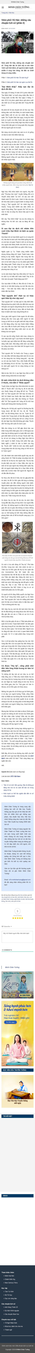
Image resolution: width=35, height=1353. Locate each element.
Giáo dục (26, 897)
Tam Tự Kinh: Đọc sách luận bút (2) (8, 1134)
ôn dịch (23, 899)
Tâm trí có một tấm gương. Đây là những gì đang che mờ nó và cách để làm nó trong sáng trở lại (19, 787)
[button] (2, 7)
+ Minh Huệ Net (9, 1276)
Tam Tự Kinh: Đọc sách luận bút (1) (8, 1124)
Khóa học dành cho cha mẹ (14, 1326)
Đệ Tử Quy (8, 1295)
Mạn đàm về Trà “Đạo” (7, 1203)
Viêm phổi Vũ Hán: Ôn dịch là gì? (17, 78)
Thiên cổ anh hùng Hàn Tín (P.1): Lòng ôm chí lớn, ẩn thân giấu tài (8, 1171)
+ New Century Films (11, 1283)
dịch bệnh (20, 897)
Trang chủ (4, 13)
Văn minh (7, 901)
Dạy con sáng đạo (11, 1298)
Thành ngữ (8, 1330)
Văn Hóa (11, 13)
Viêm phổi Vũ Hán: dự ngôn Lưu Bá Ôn (19, 82)
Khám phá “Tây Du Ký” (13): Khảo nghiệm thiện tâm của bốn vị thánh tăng (8, 1251)
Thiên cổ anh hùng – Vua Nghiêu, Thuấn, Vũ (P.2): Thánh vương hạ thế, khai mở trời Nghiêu (9, 1160)
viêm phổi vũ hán (15, 901)
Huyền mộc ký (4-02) (9, 1213)
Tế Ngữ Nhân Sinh (11, 1323)
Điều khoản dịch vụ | (21, 1346)
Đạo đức (14, 897)
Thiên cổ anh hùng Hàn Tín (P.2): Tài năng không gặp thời (9, 1182)
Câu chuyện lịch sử (6, 897)
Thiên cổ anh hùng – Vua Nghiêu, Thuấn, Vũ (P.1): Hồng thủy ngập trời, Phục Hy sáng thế (9, 1148)
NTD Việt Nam (15, 776)
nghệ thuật (17, 899)
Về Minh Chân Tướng (17, 2)
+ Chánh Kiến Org (9, 1279)
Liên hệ (30, 1346)
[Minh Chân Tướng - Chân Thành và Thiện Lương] (19, 7)
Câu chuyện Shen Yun (12, 1314)
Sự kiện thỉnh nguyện (12, 1311)
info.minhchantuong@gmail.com (20, 880)
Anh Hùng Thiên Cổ (11, 1307)
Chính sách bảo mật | (8, 1346)
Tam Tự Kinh (9, 1291)
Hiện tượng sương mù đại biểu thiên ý (8, 1225)
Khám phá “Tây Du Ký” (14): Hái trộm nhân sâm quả (8, 1237)
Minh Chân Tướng (8, 899)
